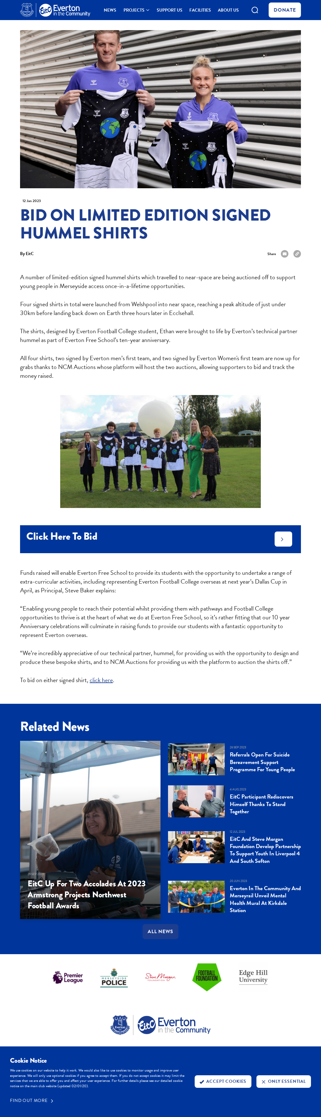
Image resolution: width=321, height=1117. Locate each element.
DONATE (285, 10)
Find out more (29, 1100)
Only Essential (287, 1081)
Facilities (200, 10)
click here (101, 680)
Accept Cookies (226, 1081)
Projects (134, 10)
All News (161, 931)
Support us (169, 10)
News (110, 10)
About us (228, 10)
